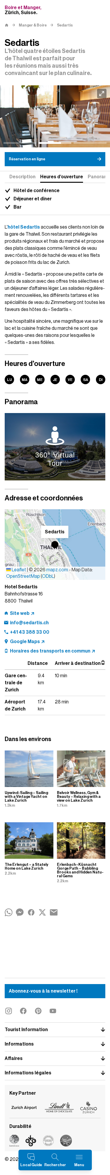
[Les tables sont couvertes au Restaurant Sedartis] (55, 116)
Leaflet (18, 569)
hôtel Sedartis (24, 227)
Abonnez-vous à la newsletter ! (43, 991)
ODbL (48, 576)
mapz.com (57, 569)
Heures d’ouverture (61, 176)
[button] (54, 544)
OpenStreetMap (23, 576)
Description (22, 176)
